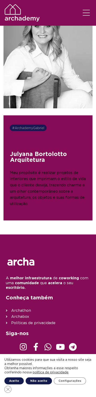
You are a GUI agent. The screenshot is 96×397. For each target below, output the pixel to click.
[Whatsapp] (48, 347)
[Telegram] (73, 347)
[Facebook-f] (36, 347)
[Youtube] (60, 347)
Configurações (69, 380)
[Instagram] (23, 347)
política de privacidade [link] (51, 372)
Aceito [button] (14, 380)
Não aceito (38, 380)
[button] (86, 12)
